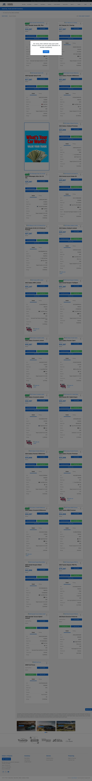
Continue (46, 51)
